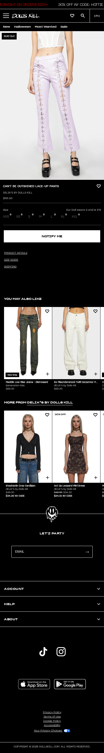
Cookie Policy (52, 721)
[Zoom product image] (52, 105)
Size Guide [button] (11, 260)
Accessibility (52, 725)
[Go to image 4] (56, 176)
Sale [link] (64, 26)
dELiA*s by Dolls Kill (18, 192)
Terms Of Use (52, 717)
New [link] (6, 26)
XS (18, 216)
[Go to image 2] (50, 176)
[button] (79, 5)
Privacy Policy (52, 712)
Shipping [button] (10, 266)
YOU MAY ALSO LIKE (23, 299)
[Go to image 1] (48, 176)
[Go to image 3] (53, 176)
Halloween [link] (22, 26)
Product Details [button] (15, 253)
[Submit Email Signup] (87, 551)
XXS (6, 216)
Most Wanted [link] (46, 26)
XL (63, 216)
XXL (74, 216)
